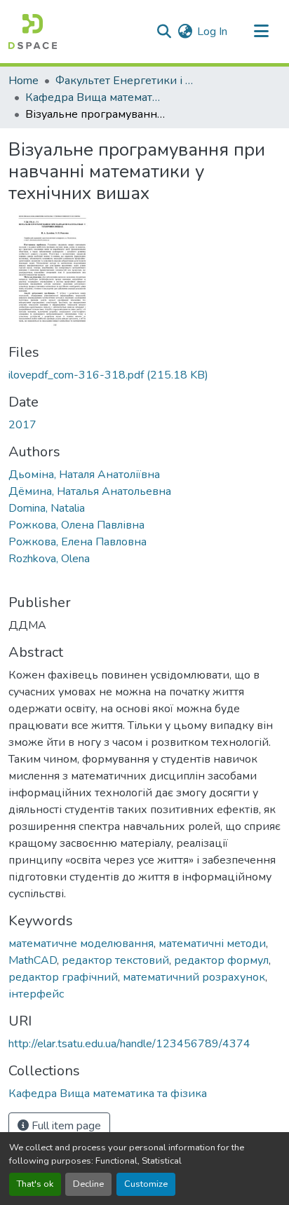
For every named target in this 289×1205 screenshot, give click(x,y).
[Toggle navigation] (261, 31)
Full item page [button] (65, 1125)
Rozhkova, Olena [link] (49, 558)
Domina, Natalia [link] (46, 508)
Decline (88, 1184)
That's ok (35, 1184)
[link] (144, 375)
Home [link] (23, 80)
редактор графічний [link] (63, 977)
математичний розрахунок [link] (194, 977)
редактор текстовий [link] (115, 960)
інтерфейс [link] (36, 994)
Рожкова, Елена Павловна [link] (77, 542)
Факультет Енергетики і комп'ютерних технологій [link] (125, 80)
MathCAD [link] (32, 960)
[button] (32, 31)
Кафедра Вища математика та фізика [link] (95, 97)
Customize (146, 1184)
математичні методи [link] (212, 943)
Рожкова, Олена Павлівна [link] (76, 525)
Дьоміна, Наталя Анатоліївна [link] (84, 474)
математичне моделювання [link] (81, 943)
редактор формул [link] (221, 960)
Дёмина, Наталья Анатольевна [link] (89, 491)
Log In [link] (212, 31)
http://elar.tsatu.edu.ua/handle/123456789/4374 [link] (129, 1043)
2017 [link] (22, 425)
